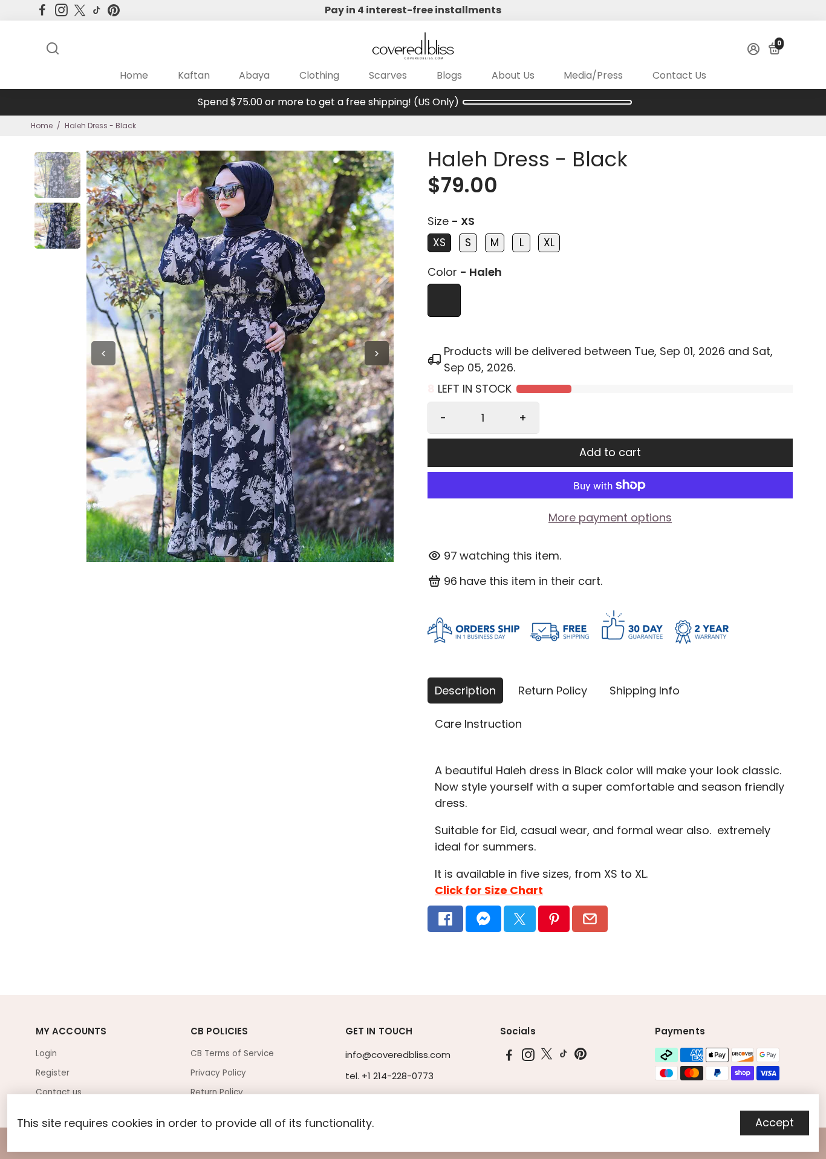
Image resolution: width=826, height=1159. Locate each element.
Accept (774, 1122)
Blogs (449, 75)
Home (134, 75)
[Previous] (103, 353)
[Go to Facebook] (42, 10)
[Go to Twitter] (80, 10)
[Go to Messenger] (483, 919)
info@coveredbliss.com (397, 1054)
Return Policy (552, 690)
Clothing (319, 75)
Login (46, 1053)
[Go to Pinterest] (114, 10)
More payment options (610, 517)
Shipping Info (645, 690)
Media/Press (593, 75)
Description (465, 690)
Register (53, 1073)
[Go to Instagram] (61, 10)
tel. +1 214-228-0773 (389, 1075)
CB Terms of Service (232, 1053)
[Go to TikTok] (97, 10)
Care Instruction (478, 723)
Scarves (388, 75)
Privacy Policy (218, 1073)
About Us (513, 75)
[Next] (377, 353)
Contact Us (679, 75)
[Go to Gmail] (590, 919)
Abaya (254, 75)
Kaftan (194, 75)
